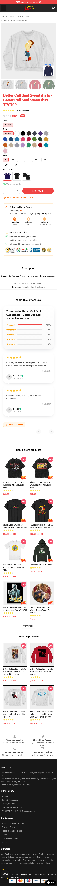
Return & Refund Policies (12, 831)
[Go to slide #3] (35, 84)
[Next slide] (52, 51)
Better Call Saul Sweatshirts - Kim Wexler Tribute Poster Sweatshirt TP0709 (15, 671)
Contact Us (6, 835)
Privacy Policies (8, 804)
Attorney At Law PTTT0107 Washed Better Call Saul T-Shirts (14, 485)
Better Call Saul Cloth (19, 16)
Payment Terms (8, 827)
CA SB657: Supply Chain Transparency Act (19, 811)
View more (28, 626)
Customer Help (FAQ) (10, 838)
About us (5, 796)
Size (5, 155)
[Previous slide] (5, 51)
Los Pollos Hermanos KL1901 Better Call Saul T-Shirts (13, 567)
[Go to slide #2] (21, 84)
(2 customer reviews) (23, 111)
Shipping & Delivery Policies (13, 823)
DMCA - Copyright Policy (12, 807)
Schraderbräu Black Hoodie (41, 565)
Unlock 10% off (5, 874)
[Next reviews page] (51, 431)
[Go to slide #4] (48, 84)
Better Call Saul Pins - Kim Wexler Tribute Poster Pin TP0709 (40, 610)
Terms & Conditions (10, 800)
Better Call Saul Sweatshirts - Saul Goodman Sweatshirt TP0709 (42, 671)
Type (5, 120)
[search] (49, 8)
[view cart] (53, 8)
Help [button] (52, 883)
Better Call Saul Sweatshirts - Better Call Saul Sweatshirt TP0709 (15, 714)
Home (4, 16)
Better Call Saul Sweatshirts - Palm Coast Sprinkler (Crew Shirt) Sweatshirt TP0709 (42, 714)
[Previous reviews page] (38, 431)
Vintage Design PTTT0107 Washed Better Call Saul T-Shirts (40, 485)
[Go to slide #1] (7, 84)
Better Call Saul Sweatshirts (14, 20)
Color (5, 129)
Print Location (9, 169)
